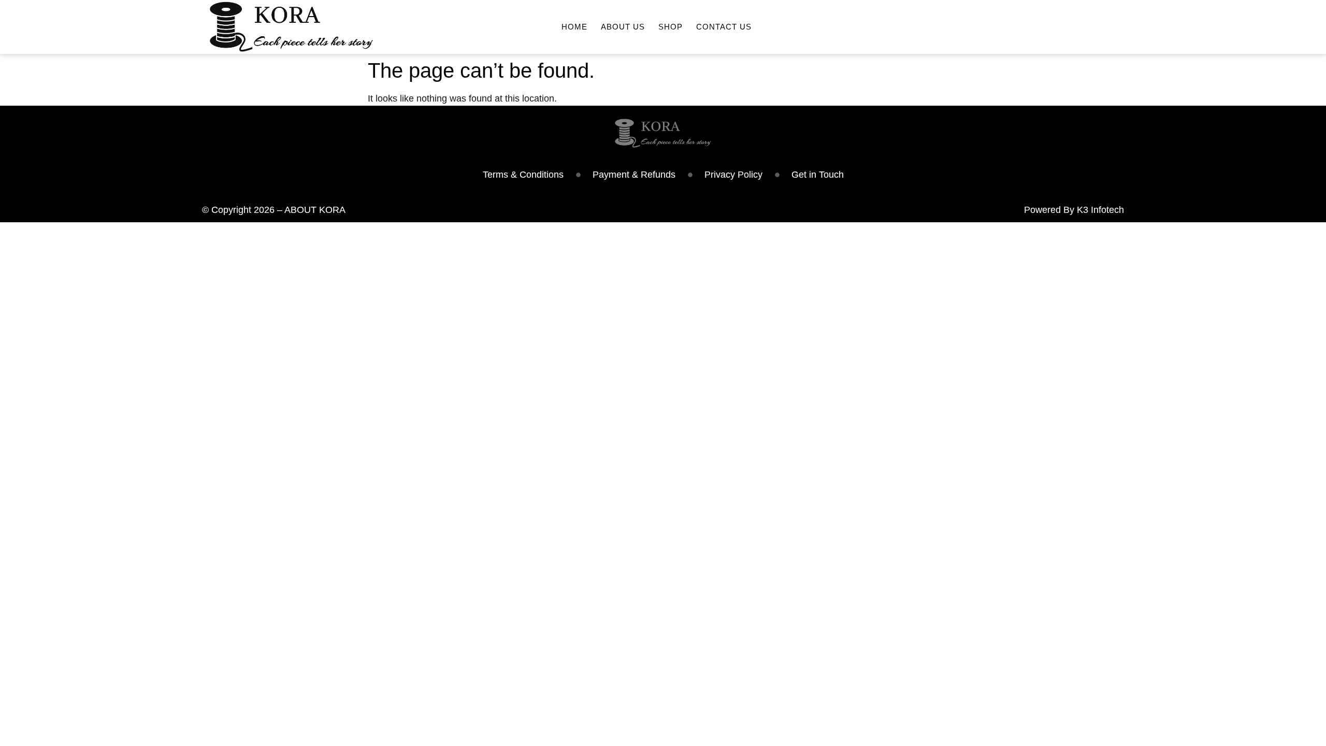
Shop (670, 27)
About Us (623, 27)
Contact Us (724, 27)
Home (574, 27)
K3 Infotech (1100, 210)
